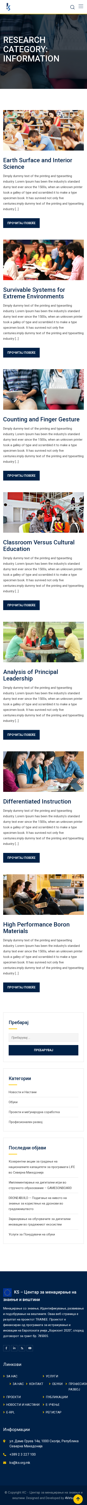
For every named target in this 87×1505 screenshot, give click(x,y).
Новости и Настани (23, 1092)
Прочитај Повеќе (21, 223)
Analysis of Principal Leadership (30, 675)
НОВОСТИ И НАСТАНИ (22, 1405)
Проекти (13, 1397)
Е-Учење (53, 1405)
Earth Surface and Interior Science (37, 163)
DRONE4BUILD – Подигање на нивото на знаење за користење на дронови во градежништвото (38, 1203)
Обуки (13, 1102)
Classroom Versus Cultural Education (39, 545)
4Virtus (70, 1498)
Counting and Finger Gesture (41, 419)
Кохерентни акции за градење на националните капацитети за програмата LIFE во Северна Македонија (42, 1167)
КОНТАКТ (36, 1384)
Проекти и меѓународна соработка (34, 1112)
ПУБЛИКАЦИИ (57, 1397)
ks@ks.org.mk (20, 1463)
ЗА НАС (12, 1376)
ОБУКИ (57, 1384)
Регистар (53, 1412)
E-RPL (10, 1412)
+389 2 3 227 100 (23, 1454)
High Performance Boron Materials (36, 928)
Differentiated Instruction (37, 801)
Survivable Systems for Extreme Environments (34, 293)
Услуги (52, 1376)
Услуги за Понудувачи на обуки (32, 1234)
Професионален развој (25, 1122)
